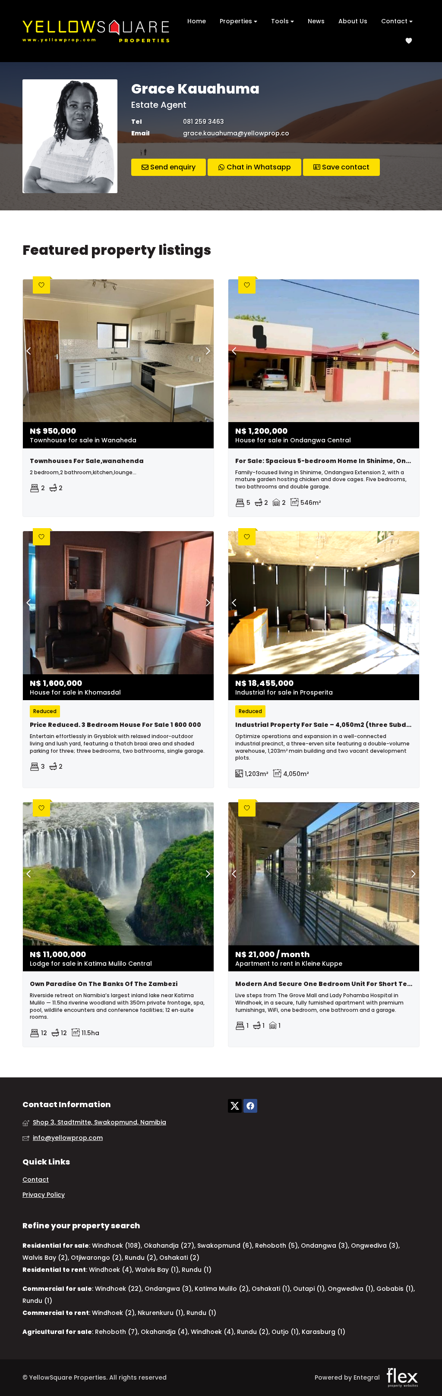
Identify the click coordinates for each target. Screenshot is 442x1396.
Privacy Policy (43, 1195)
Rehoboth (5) (276, 1245)
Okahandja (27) (169, 1245)
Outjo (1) (285, 1331)
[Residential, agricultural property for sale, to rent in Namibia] (95, 31)
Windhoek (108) (116, 1245)
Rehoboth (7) (116, 1331)
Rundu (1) (197, 1269)
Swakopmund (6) (224, 1245)
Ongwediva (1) (350, 1288)
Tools (280, 21)
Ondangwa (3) (324, 1245)
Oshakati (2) (179, 1257)
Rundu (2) (140, 1257)
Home (196, 21)
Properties (237, 21)
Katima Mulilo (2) (222, 1288)
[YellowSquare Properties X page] (235, 1106)
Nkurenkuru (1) (160, 1312)
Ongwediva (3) (374, 1245)
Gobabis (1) (395, 1288)
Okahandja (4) (164, 1331)
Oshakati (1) (271, 1288)
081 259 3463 (203, 122)
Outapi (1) (309, 1288)
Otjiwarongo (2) (96, 1257)
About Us (352, 21)
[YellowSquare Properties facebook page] (250, 1106)
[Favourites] (409, 40)
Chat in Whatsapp (258, 167)
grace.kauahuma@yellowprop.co (236, 133)
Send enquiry (172, 167)
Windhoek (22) (118, 1288)
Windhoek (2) (113, 1312)
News (316, 21)
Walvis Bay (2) (45, 1257)
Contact (395, 21)
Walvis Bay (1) (157, 1269)
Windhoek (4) (110, 1269)
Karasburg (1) (323, 1331)
